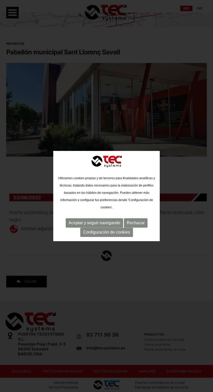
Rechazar (136, 223)
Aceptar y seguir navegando (94, 223)
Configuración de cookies (106, 232)
